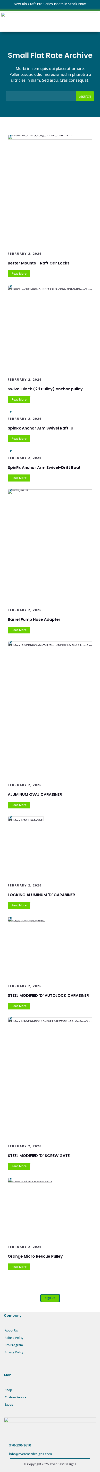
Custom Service (15, 1397)
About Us (11, 1330)
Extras (9, 1404)
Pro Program (14, 1345)
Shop (8, 1390)
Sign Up (50, 1298)
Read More (19, 274)
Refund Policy (14, 1338)
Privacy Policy (14, 1352)
